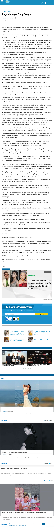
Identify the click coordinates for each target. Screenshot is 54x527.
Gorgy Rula (5, 454)
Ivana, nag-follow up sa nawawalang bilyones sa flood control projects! (24, 512)
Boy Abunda (5, 411)
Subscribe (50, 3)
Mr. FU (3, 470)
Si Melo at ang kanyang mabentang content (13, 468)
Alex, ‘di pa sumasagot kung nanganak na (14, 452)
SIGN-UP (42, 314)
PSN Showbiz (6, 11)
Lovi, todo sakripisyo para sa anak (12, 409)
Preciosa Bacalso (6, 18)
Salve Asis (4, 515)
